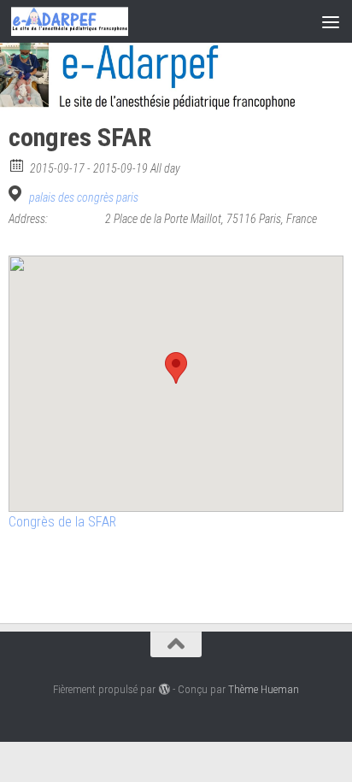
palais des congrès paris (83, 197)
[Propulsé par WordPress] (163, 689)
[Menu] (330, 21)
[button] (176, 368)
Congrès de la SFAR (62, 522)
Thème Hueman (263, 689)
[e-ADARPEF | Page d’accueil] (89, 21)
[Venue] (17, 193)
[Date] (17, 164)
